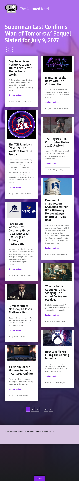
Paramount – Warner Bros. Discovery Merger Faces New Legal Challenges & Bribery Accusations (20, 233)
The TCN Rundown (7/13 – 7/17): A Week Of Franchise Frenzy (20, 149)
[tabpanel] (39, 37)
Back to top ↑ (49, 431)
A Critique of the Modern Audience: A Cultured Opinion (21, 370)
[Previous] (7, 49)
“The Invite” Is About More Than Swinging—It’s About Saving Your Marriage (57, 293)
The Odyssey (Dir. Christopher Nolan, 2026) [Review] (57, 142)
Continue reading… (15, 95)
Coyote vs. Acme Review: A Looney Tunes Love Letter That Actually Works (20, 68)
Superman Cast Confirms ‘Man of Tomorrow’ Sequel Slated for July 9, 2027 (38, 34)
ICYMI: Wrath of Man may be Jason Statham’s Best (20, 309)
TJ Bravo (23, 337)
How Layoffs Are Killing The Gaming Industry (57, 355)
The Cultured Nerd (16, 431)
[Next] (12, 49)
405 (46, 409)
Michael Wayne (63, 109)
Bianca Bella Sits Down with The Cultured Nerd (55, 81)
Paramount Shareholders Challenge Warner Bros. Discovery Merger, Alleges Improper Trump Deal (56, 210)
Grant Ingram (27, 101)
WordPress (35, 431)
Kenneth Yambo (26, 194)
